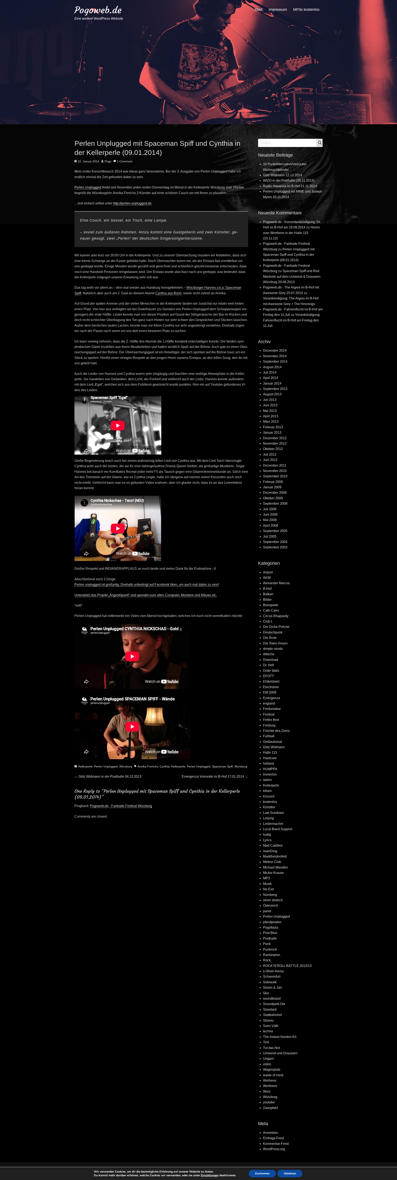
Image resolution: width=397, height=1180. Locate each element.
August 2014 (272, 367)
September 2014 (275, 361)
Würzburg (125, 766)
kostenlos (270, 802)
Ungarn (268, 1058)
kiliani (267, 791)
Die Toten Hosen (275, 643)
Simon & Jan (272, 987)
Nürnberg (270, 894)
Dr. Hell (268, 665)
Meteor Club (272, 862)
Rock (267, 960)
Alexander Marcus (276, 583)
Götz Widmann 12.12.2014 (282, 175)
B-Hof (267, 588)
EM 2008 (269, 692)
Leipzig (268, 818)
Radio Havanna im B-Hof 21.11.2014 (290, 186)
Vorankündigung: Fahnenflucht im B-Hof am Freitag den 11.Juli (291, 320)
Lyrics (267, 840)
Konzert (268, 796)
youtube (269, 1102)
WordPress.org (274, 1149)
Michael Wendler (275, 867)
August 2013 (272, 394)
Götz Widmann (274, 747)
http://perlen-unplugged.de (132, 203)
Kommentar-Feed (276, 1143)
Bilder (267, 599)
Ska (266, 993)
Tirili (266, 1042)
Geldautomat (272, 741)
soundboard (272, 998)
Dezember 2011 (274, 465)
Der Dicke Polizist (276, 627)
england (269, 703)
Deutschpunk (272, 632)
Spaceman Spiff (222, 766)
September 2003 (275, 547)
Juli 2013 (269, 400)
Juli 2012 (269, 454)
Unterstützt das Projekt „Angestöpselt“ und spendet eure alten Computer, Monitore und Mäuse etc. (145, 595)
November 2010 (275, 471)
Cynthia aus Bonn (168, 293)
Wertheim (270, 1086)
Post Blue (270, 933)
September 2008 (275, 503)
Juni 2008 (270, 514)
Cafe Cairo (271, 610)
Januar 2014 (272, 383)
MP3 (266, 878)
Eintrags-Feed (273, 1138)
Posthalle (270, 938)
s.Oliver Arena (273, 971)
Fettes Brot (271, 720)
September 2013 (275, 389)
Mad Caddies (273, 845)
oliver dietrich (273, 900)
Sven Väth (270, 1026)
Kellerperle (85, 766)
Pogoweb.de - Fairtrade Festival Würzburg (121, 806)
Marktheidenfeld (275, 856)
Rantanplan (271, 955)
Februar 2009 (273, 482)
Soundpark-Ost (274, 1004)
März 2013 (271, 421)
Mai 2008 (270, 520)
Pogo (108, 161)
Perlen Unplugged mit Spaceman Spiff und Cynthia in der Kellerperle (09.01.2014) (288, 254)
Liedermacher (273, 823)
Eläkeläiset (271, 681)
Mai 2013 (270, 411)
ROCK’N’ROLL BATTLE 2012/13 (287, 966)
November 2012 (275, 443)
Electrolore (271, 687)
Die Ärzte (270, 637)
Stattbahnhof (272, 1015)
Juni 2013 (270, 405)
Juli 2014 (269, 372)
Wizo (266, 1091)
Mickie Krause (273, 873)
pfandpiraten (272, 922)
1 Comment (124, 161)
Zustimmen (262, 1173)
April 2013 (270, 416)
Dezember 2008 (275, 492)
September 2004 (275, 542)
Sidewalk (270, 982)
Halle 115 (270, 752)
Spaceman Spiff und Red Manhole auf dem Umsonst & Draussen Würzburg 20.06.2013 (291, 276)
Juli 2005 (269, 536)
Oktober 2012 (273, 449)
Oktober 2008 (273, 498)
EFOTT (268, 676)
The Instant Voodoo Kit (279, 1037)
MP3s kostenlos (306, 9)
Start (258, 9)
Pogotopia (270, 927)
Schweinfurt (271, 976)
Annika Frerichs (148, 766)
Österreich (270, 905)
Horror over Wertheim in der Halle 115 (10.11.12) (291, 233)
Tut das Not (271, 1048)
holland (268, 763)
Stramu (268, 1020)
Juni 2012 (270, 460)
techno (268, 1031)
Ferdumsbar (272, 709)
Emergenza (271, 698)
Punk (267, 944)
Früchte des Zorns (276, 730)
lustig (267, 834)
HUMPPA (270, 769)
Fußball (268, 736)
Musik (267, 884)
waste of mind (273, 1075)
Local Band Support (277, 829)
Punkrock (270, 949)
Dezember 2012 (275, 438)
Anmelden (270, 1132)
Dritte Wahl (271, 670)
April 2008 (270, 525)
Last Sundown (273, 812)
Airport (268, 572)
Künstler (269, 807)
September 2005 (275, 531)
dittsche (268, 654)
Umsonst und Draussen (280, 1053)
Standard (269, 1009)
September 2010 (275, 476)
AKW (267, 577)
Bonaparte (270, 605)
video (267, 1064)
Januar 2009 (272, 487)
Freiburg (269, 725)
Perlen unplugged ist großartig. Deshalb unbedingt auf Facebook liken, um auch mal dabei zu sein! (146, 584)
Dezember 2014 (275, 350)
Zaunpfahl (270, 1108)
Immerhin (270, 774)
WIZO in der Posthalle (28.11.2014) (288, 180)
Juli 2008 (269, 509)
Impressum (278, 9)
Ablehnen (290, 1173)
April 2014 (270, 378)
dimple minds (273, 648)
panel (267, 911)
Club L (268, 621)
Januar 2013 (272, 432)
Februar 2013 (273, 427)
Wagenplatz (271, 1069)
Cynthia (165, 766)
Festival (269, 714)
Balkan (268, 594)
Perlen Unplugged (87, 187)
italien (267, 780)
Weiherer (269, 1080)
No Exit (268, 889)
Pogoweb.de (98, 10)
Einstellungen (210, 1175)
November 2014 (275, 356)
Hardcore (270, 758)
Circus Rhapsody (275, 616)
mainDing (270, 851)
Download (270, 659)
